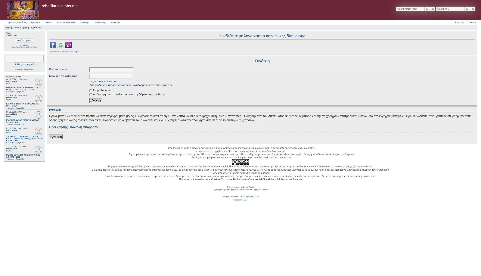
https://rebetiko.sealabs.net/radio (24, 47)
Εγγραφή (56, 136)
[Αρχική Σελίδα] (23, 10)
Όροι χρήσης (58, 127)
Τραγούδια (35, 22)
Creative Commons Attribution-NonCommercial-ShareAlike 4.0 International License (256, 179)
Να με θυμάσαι (101, 90)
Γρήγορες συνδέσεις (17, 22)
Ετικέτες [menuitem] (48, 22)
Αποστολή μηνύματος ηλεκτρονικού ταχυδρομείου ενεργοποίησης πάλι (131, 84)
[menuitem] (237, 200)
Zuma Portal (248, 187)
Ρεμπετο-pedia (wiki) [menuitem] (66, 22)
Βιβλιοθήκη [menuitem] (85, 22)
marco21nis (11, 81)
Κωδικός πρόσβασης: (63, 75)
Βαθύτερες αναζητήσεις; (24, 70)
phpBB (234, 190)
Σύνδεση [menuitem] (472, 22)
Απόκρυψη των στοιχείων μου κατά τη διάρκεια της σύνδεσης (128, 94)
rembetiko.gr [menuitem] (100, 22)
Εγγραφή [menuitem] (459, 22)
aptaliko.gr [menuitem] (115, 22)
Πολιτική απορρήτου (84, 127)
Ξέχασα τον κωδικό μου (103, 80)
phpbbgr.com (253, 196)
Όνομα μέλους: (58, 69)
